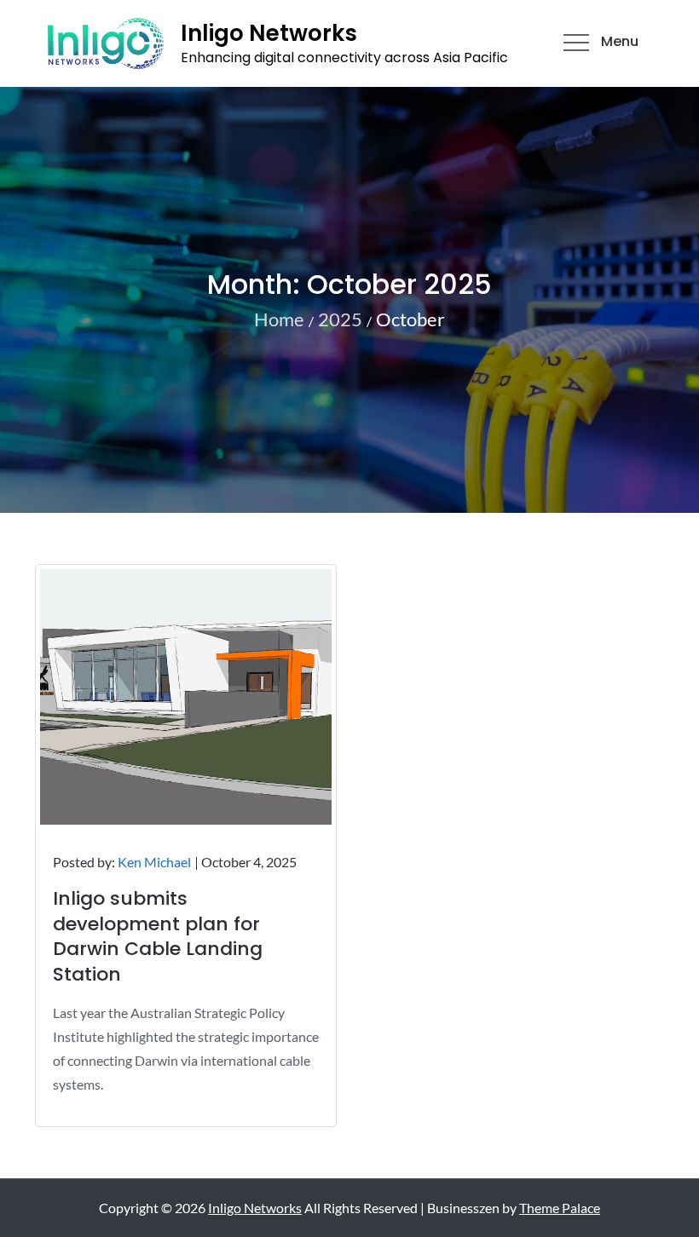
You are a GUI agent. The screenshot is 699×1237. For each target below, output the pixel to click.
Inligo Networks (269, 33)
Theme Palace (559, 1208)
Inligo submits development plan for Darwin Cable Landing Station (158, 936)
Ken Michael (154, 862)
